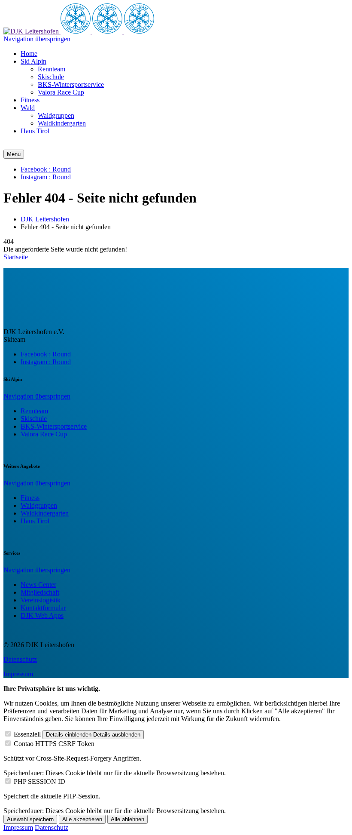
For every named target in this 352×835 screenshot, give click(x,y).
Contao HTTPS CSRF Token (54, 743)
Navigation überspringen (36, 39)
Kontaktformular (43, 607)
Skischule (34, 418)
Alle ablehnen (127, 819)
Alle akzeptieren (82, 819)
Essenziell (27, 734)
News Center (38, 584)
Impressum (18, 674)
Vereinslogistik (41, 600)
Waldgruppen (39, 505)
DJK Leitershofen (45, 219)
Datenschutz (20, 659)
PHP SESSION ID (39, 781)
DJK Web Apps (42, 615)
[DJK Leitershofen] (32, 31)
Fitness (30, 497)
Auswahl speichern (30, 819)
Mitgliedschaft (40, 592)
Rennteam (34, 410)
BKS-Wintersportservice (54, 426)
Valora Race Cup (44, 434)
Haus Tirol (35, 521)
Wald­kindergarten (45, 513)
